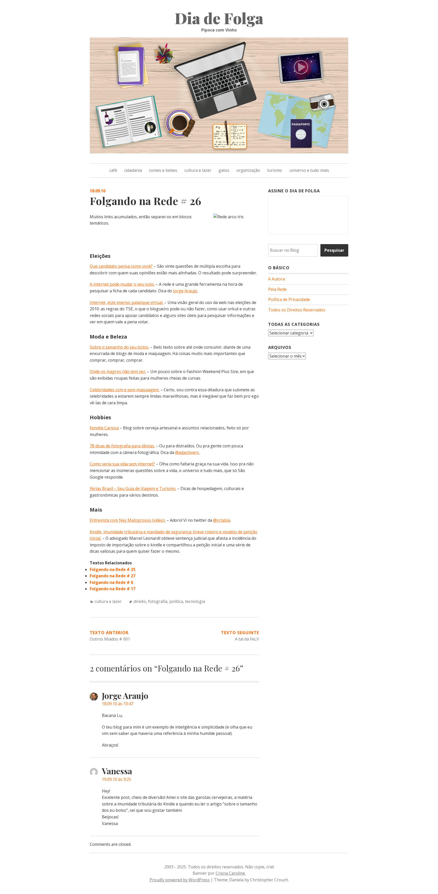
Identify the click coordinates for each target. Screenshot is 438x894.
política (176, 601)
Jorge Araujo (185, 291)
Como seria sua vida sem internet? (122, 464)
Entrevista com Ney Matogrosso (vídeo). (128, 520)
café (113, 170)
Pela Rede (277, 289)
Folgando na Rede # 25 (112, 569)
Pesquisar (334, 250)
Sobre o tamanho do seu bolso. (119, 347)
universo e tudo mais (309, 170)
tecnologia (195, 601)
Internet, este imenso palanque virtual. (126, 302)
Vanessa (117, 770)
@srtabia (221, 520)
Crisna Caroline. (231, 873)
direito (140, 601)
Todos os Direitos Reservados (296, 310)
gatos (223, 170)
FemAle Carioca (104, 428)
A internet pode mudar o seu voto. (122, 284)
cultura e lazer (197, 170)
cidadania (133, 170)
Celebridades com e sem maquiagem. (124, 390)
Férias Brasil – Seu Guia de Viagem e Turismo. (133, 488)
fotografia (157, 601)
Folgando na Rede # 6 (111, 582)
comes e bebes (163, 170)
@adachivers (187, 452)
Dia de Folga (219, 18)
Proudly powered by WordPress (180, 880)
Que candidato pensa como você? (121, 266)
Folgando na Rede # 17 (112, 589)
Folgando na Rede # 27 (112, 576)
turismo (274, 170)
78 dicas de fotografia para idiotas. (122, 446)
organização (248, 170)
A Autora (276, 279)
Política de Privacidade (289, 299)
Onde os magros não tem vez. (118, 371)
